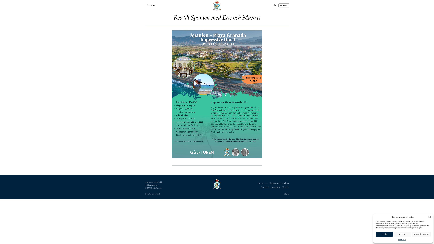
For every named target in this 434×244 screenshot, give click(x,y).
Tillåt (384, 234)
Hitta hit (285, 187)
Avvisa (402, 234)
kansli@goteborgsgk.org (279, 183)
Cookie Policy (402, 239)
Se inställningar (421, 234)
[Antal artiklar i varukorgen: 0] (275, 5)
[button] (429, 217)
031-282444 (263, 183)
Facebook (265, 187)
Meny (285, 5)
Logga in (153, 5)
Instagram (276, 187)
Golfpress (286, 194)
